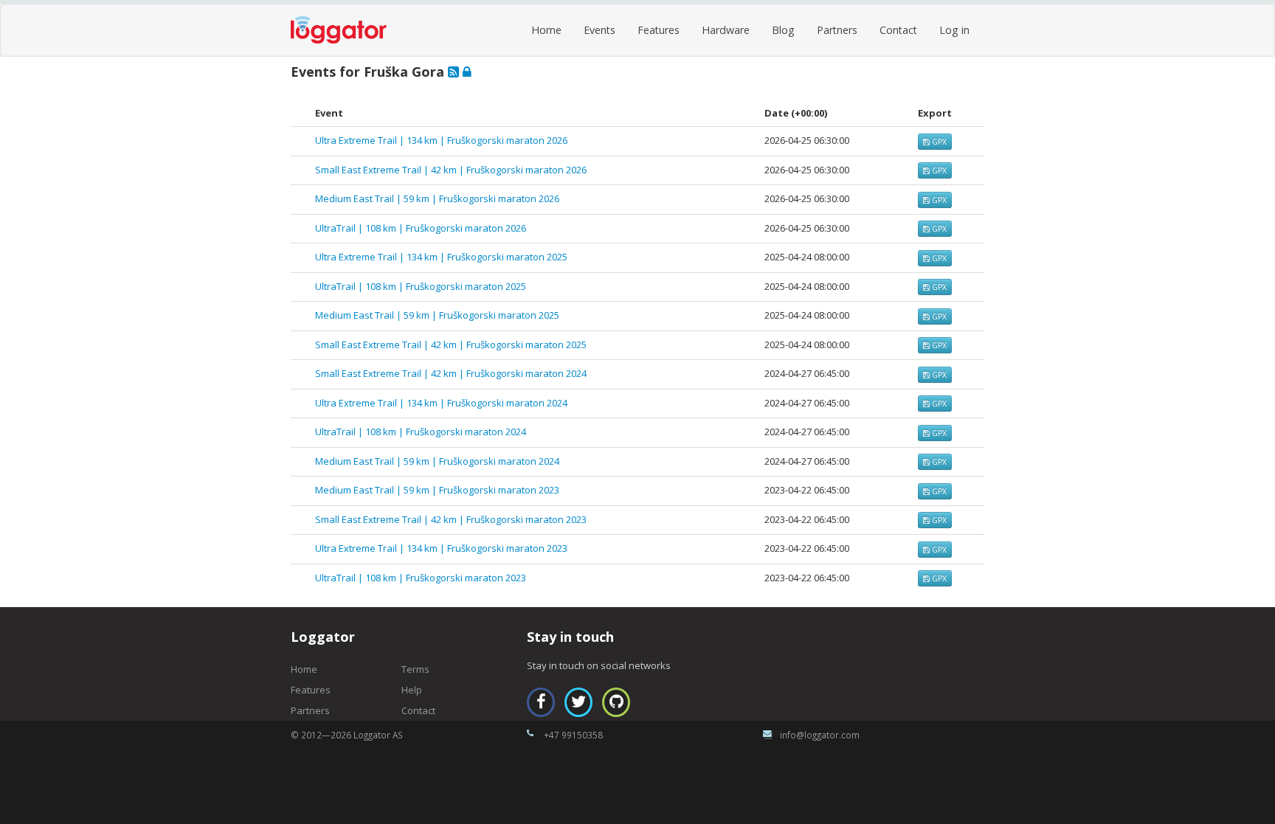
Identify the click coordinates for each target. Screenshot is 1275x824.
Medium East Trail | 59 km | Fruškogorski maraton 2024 (437, 461)
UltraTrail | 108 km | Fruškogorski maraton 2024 (420, 431)
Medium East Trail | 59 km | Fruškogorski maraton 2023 (437, 489)
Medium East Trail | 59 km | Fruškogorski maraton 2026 (437, 198)
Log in (954, 30)
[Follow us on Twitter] (578, 702)
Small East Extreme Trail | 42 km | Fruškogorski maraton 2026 (451, 169)
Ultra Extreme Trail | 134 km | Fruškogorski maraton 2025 (441, 256)
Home (546, 30)
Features (659, 30)
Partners (837, 30)
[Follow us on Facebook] (541, 702)
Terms (415, 669)
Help (411, 689)
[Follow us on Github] (616, 702)
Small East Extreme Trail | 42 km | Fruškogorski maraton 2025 (451, 344)
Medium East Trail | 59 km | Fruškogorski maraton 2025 (437, 315)
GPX (938, 141)
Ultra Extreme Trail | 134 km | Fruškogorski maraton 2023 (441, 548)
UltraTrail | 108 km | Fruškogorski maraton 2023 (420, 577)
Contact (898, 30)
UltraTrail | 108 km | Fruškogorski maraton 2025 (420, 286)
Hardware (726, 30)
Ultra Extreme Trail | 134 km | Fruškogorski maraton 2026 (441, 140)
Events (599, 30)
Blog (783, 30)
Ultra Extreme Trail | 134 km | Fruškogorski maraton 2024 (441, 402)
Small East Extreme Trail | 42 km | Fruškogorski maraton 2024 (451, 373)
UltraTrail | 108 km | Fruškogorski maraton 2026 (420, 228)
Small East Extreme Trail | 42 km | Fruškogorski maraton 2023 (451, 519)
